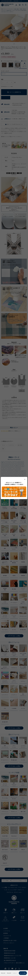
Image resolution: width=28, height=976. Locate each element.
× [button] (24, 479)
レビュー (15, 973)
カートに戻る (23, 973)
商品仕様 (3, 973)
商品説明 (9, 973)
